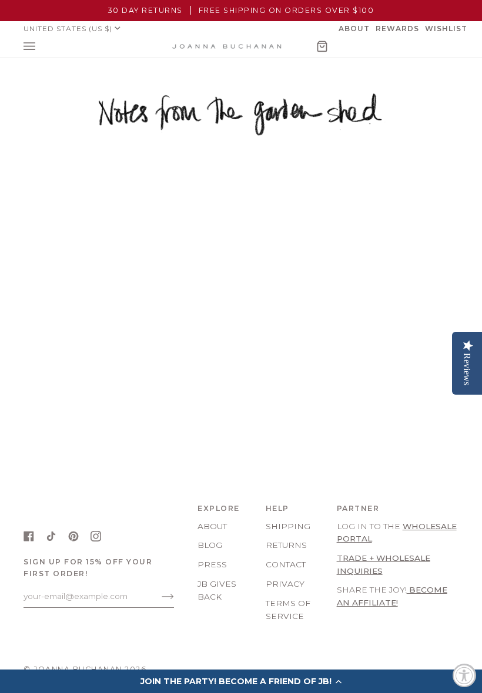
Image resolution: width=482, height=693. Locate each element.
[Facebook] (29, 536)
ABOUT (212, 526)
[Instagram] (96, 536)
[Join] (158, 596)
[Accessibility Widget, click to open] (464, 675)
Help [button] (277, 508)
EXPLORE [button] (219, 508)
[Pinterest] (73, 536)
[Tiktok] (51, 536)
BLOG (210, 545)
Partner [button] (358, 508)
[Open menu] (41, 46)
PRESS (212, 564)
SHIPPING (288, 526)
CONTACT (286, 564)
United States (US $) (68, 28)
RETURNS (286, 545)
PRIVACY (285, 583)
